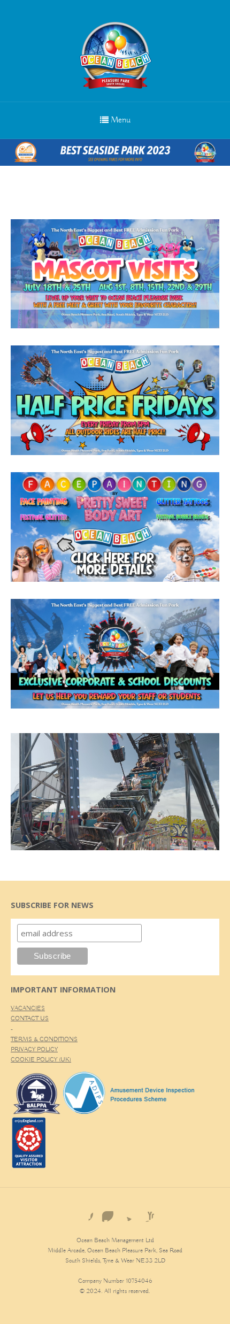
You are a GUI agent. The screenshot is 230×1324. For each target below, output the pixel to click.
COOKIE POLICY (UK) (41, 1060)
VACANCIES (28, 1008)
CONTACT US (30, 1018)
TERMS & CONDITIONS (44, 1039)
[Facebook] (84, 1213)
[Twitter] (125, 1213)
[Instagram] (104, 1213)
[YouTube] (145, 1213)
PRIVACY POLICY (34, 1049)
